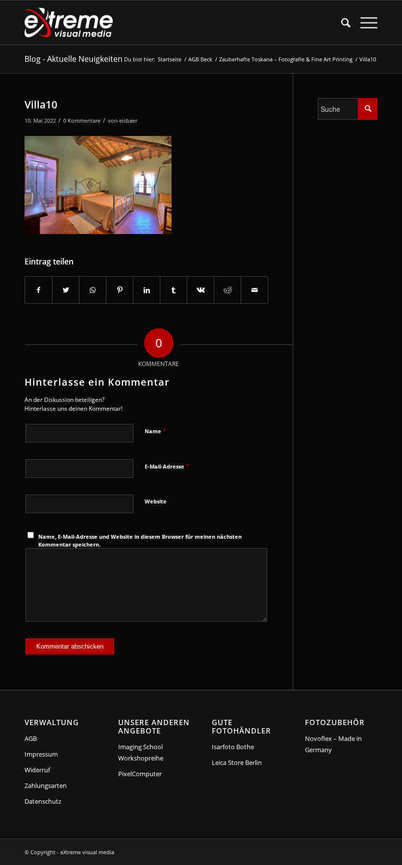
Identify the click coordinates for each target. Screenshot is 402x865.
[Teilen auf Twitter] (65, 290)
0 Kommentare (81, 120)
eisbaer (128, 120)
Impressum (41, 754)
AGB (31, 738)
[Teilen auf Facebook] (38, 290)
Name (155, 430)
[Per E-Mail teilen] (254, 290)
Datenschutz (43, 801)
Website (156, 501)
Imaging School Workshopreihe (140, 752)
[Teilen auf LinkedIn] (146, 290)
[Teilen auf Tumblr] (173, 290)
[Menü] (364, 22)
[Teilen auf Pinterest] (119, 290)
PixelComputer (140, 773)
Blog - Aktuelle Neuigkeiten (74, 58)
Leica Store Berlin (237, 762)
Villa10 (41, 104)
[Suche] (341, 22)
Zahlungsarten (46, 785)
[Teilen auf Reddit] (227, 290)
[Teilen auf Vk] (200, 290)
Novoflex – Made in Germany (333, 744)
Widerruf (37, 769)
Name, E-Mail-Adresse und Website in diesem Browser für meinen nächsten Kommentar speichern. (140, 541)
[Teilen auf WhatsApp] (92, 290)
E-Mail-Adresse (167, 466)
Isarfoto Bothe (233, 746)
